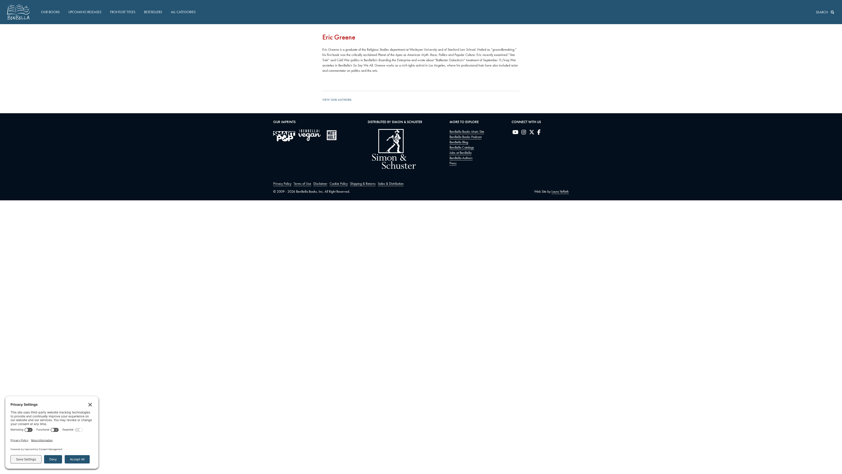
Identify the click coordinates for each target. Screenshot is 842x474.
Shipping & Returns (363, 183)
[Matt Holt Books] (332, 135)
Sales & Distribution (391, 183)
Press (453, 163)
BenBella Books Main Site (467, 131)
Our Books (50, 12)
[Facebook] (539, 133)
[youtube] (515, 133)
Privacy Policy (282, 183)
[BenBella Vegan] (309, 135)
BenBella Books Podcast (466, 137)
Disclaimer (320, 183)
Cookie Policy (339, 183)
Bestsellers (153, 12)
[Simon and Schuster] (392, 167)
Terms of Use (302, 183)
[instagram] (523, 133)
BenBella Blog (459, 142)
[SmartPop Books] (284, 136)
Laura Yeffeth (560, 191)
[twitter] (531, 133)
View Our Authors (337, 100)
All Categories (183, 12)
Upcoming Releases (84, 12)
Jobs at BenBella (460, 152)
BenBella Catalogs (462, 147)
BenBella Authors (461, 158)
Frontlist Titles (122, 12)
